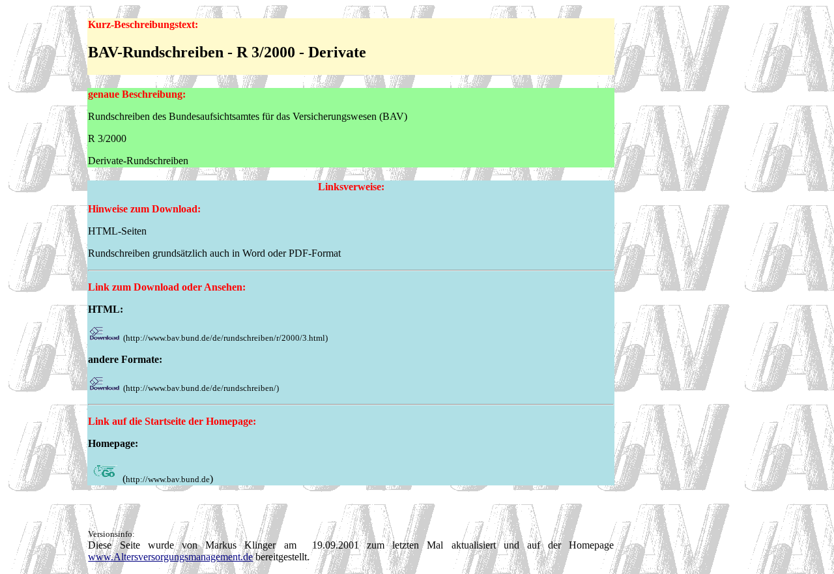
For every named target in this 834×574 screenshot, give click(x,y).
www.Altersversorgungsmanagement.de (170, 556)
